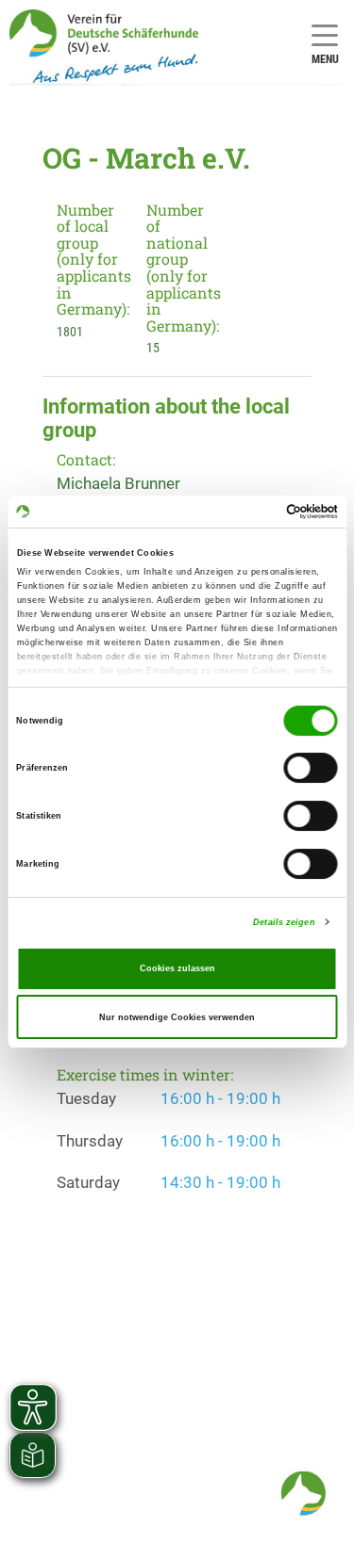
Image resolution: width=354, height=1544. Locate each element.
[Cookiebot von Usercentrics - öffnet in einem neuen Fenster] (256, 511)
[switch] (311, 769)
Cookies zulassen (177, 968)
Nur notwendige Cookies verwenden (177, 1017)
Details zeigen (283, 922)
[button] (303, 1493)
